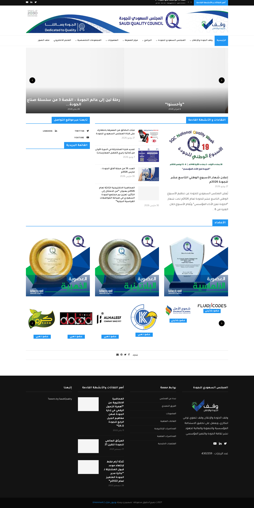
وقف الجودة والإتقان (202, 40)
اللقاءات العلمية (168, 421)
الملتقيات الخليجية (167, 444)
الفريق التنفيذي (169, 406)
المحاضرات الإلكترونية (165, 429)
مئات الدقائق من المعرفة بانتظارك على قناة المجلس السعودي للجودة (115, 132)
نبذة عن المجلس (168, 399)
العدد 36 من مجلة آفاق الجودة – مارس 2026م (118, 170)
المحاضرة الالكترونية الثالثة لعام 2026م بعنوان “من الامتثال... (157, 3)
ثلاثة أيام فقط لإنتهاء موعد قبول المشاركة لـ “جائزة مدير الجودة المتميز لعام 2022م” (114, 472)
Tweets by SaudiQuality (60, 399)
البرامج (148, 40)
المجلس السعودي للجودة (172, 40)
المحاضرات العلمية (166, 436)
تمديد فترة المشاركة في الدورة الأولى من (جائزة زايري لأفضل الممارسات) (115, 151)
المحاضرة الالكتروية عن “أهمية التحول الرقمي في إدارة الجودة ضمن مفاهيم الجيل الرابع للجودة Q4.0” (115, 413)
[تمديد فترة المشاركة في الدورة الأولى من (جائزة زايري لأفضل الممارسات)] (148, 155)
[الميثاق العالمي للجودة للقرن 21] (88, 446)
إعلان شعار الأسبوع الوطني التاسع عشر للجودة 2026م (199, 180)
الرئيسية (221, 40)
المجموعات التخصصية (89, 40)
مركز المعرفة (131, 40)
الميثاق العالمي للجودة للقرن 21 (114, 443)
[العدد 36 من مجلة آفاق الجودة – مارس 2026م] (148, 174)
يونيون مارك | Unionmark (104, 502)
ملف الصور (43, 40)
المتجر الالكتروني (62, 40)
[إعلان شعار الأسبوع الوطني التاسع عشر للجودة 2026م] (196, 150)
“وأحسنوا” (177, 105)
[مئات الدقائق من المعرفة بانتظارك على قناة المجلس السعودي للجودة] (148, 136)
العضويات (113, 40)
